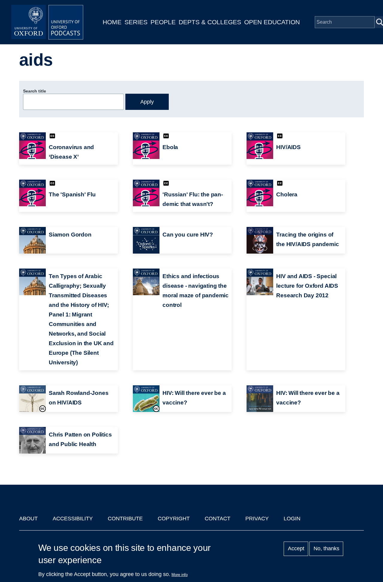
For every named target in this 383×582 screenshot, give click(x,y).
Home (112, 22)
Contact (217, 519)
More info (179, 574)
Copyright (174, 519)
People (163, 22)
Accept (296, 549)
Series (136, 22)
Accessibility (73, 519)
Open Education (272, 22)
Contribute (125, 519)
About (28, 519)
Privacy (257, 519)
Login (292, 519)
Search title (34, 91)
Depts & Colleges (210, 22)
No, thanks (326, 549)
